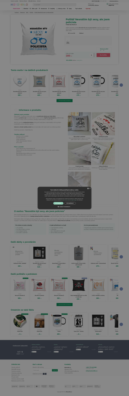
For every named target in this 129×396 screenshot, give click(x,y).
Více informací (80, 200)
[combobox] (88, 188)
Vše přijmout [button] (58, 203)
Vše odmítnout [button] (70, 203)
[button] (64, 207)
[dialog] (64, 198)
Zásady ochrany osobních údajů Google (69, 200)
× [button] (89, 188)
